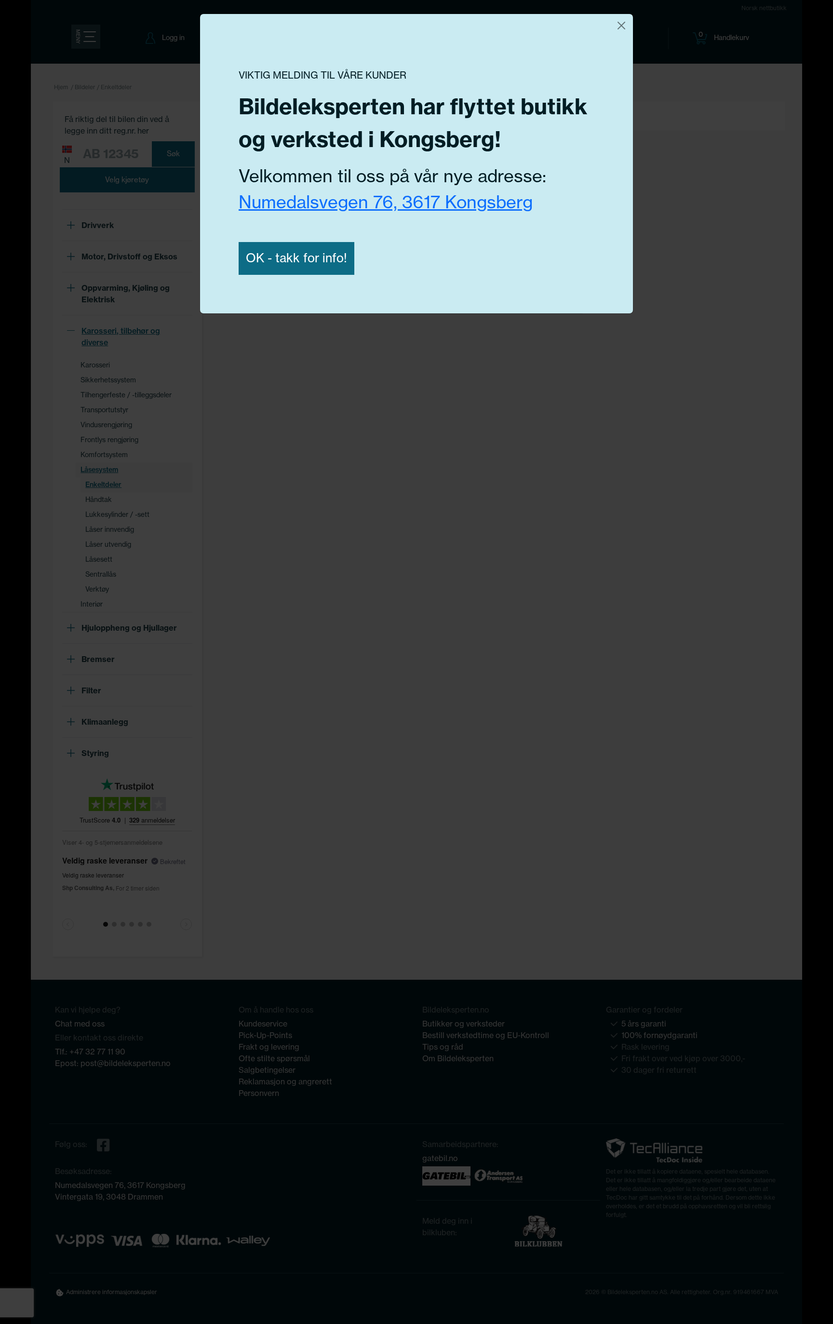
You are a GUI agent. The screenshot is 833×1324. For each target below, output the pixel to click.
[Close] (621, 25)
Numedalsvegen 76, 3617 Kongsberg (386, 202)
